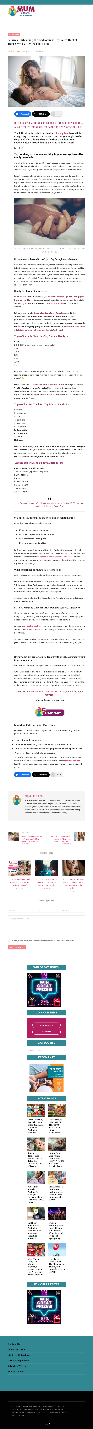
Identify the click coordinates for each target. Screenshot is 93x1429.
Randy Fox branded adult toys (49, 691)
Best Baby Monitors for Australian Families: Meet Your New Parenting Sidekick (34, 1230)
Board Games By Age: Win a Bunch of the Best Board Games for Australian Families (36, 1126)
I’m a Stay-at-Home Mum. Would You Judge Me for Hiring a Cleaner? (19, 882)
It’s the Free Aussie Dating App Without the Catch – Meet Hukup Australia (46, 882)
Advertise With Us (17, 1366)
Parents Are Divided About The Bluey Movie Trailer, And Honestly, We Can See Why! (57, 1265)
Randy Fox (62, 133)
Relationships (14, 34)
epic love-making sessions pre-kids (55, 556)
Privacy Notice (15, 1371)
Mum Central (14, 51)
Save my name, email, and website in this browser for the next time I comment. (42, 941)
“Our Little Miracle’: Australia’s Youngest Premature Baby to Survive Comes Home (36, 1194)
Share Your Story (16, 1349)
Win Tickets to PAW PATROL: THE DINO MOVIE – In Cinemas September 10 (55, 1126)
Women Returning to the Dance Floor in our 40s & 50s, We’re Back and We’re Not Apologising (56, 1230)
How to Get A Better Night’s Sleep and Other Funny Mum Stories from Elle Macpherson (60, 840)
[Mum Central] (21, 13)
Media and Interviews (19, 1355)
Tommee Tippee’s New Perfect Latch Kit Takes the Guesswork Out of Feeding (35, 1159)
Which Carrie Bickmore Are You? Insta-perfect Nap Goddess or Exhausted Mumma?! (32, 840)
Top (47, 1423)
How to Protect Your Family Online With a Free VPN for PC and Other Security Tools (56, 1159)
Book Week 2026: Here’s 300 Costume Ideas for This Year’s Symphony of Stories (56, 1193)
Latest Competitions (18, 1360)
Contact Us (14, 1344)
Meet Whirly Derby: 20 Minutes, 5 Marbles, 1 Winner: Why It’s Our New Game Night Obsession (35, 1267)
